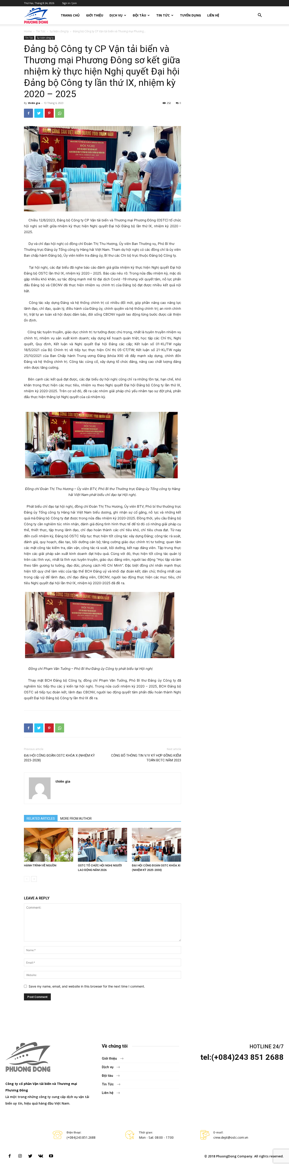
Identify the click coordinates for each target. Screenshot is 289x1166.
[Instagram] (20, 1156)
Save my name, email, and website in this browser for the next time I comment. (87, 986)
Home (28, 31)
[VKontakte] (41, 1156)
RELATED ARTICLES (41, 818)
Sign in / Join (69, 3)
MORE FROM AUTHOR (76, 818)
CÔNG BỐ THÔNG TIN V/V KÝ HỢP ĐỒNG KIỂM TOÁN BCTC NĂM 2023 (146, 757)
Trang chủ (70, 15)
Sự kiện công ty (59, 31)
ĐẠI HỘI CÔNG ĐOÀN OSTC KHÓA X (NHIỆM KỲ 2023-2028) (59, 757)
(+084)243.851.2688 (81, 1137)
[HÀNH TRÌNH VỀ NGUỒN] (48, 845)
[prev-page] (27, 879)
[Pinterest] (49, 113)
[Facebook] (28, 113)
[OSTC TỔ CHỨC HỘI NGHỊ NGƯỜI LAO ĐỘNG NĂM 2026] (102, 845)
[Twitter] (38, 113)
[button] (259, 16)
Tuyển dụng (190, 15)
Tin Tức (163, 15)
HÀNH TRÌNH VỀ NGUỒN (40, 865)
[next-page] (34, 879)
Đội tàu (139, 15)
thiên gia (34, 103)
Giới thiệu (94, 15)
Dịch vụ (116, 15)
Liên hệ (213, 15)
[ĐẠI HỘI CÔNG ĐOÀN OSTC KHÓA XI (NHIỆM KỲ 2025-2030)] (156, 845)
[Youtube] (51, 1156)
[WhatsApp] (59, 113)
